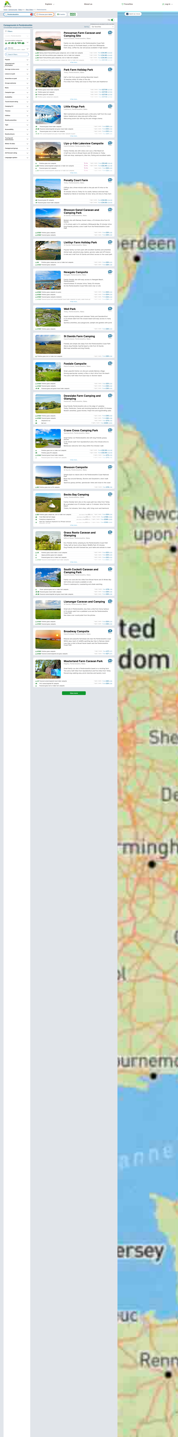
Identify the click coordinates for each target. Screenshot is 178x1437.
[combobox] (18, 14)
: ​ (87, 26)
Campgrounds (12, 9)
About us (88, 4)
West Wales (29, 9)
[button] (17, 42)
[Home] (7, 4)
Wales (20, 9)
